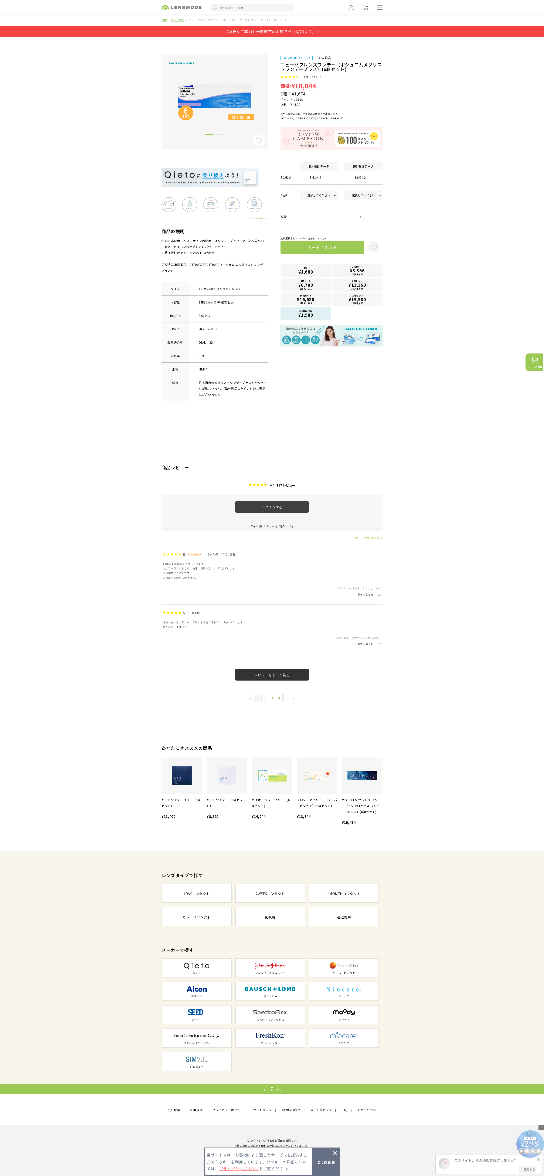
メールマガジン (321, 1110)
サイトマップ (262, 1110)
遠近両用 (344, 916)
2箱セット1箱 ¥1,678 (357, 270)
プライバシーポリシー (228, 1110)
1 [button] (209, 135)
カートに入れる (322, 247)
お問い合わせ (291, 1110)
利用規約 (196, 1110)
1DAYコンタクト (196, 893)
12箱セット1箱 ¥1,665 (357, 299)
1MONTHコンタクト (343, 893)
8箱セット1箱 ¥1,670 (357, 284)
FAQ (345, 1110)
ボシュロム (177, 20)
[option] (214, 96)
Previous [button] (158, 94)
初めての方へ (366, 1110)
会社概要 (174, 1110)
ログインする (272, 506)
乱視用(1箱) (305, 313)
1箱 (305, 270)
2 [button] (220, 135)
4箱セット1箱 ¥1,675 (305, 284)
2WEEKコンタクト (270, 893)
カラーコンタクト (196, 916)
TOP (164, 20)
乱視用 (270, 916)
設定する (529, 1169)
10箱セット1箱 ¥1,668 (305, 299)
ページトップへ (272, 1090)
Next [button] (271, 94)
